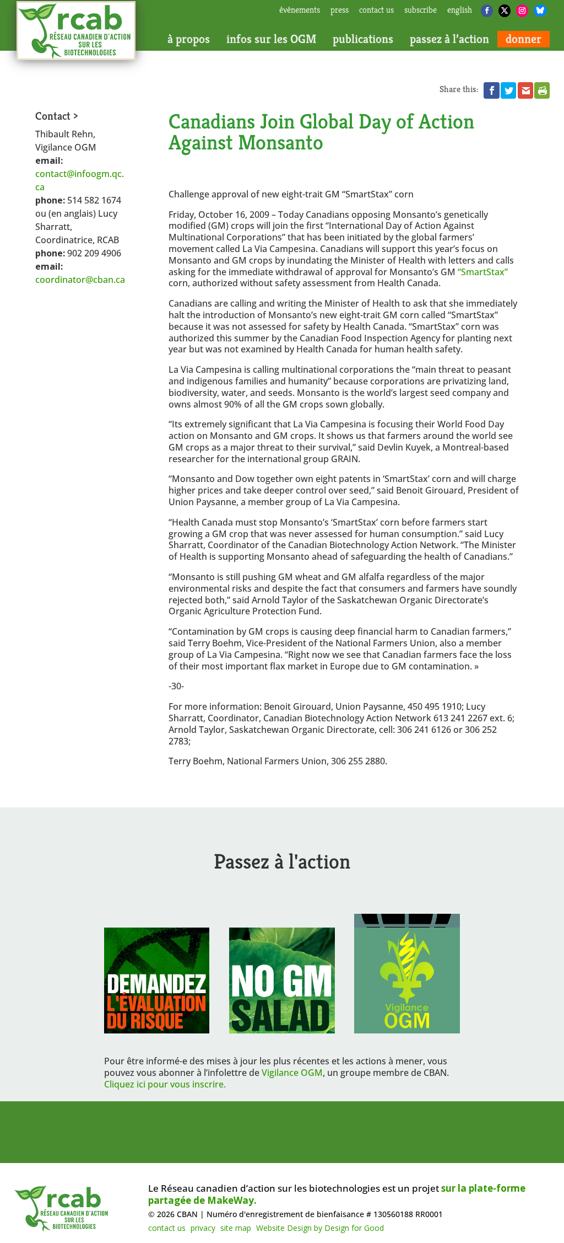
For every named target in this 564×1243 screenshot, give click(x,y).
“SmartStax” (483, 272)
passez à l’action (449, 39)
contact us (376, 10)
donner (523, 39)
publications (363, 39)
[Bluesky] (540, 10)
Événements (299, 10)
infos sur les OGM (271, 39)
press (339, 10)
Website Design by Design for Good (320, 1228)
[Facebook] (487, 10)
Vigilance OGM (292, 1073)
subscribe (420, 10)
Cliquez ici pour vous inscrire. (165, 1084)
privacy (203, 1228)
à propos (188, 39)
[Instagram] (522, 10)
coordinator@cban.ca (80, 280)
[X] (504, 10)
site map (235, 1228)
